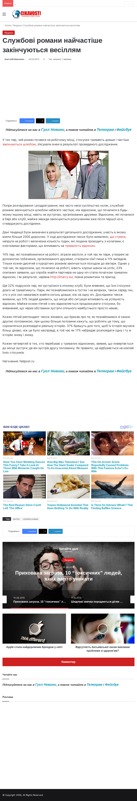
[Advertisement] (68, 89)
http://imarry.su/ (61, 277)
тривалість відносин (80, 245)
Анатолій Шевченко (14, 59)
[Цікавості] (27, 14)
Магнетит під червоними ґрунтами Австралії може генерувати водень (53, 3)
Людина (17, 25)
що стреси (117, 236)
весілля (16, 519)
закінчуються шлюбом (19, 144)
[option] (68, 575)
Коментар (68, 661)
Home (7, 25)
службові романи (30, 519)
